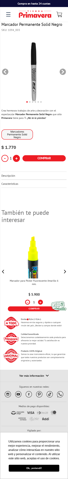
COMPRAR (44, 158)
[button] (3, 271)
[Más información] (34, 376)
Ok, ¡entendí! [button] (34, 468)
